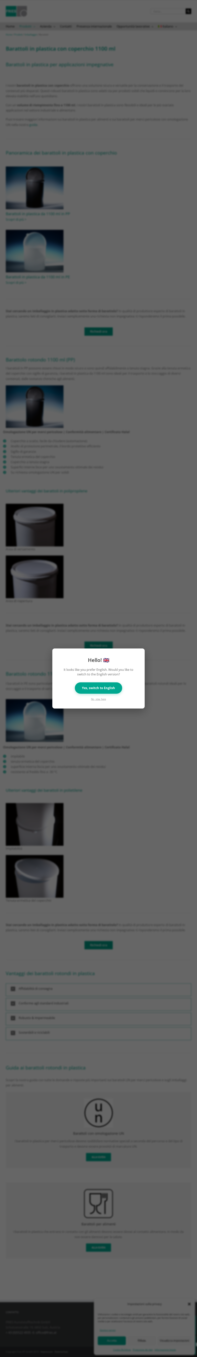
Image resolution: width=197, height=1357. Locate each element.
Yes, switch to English (98, 688)
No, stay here (98, 699)
